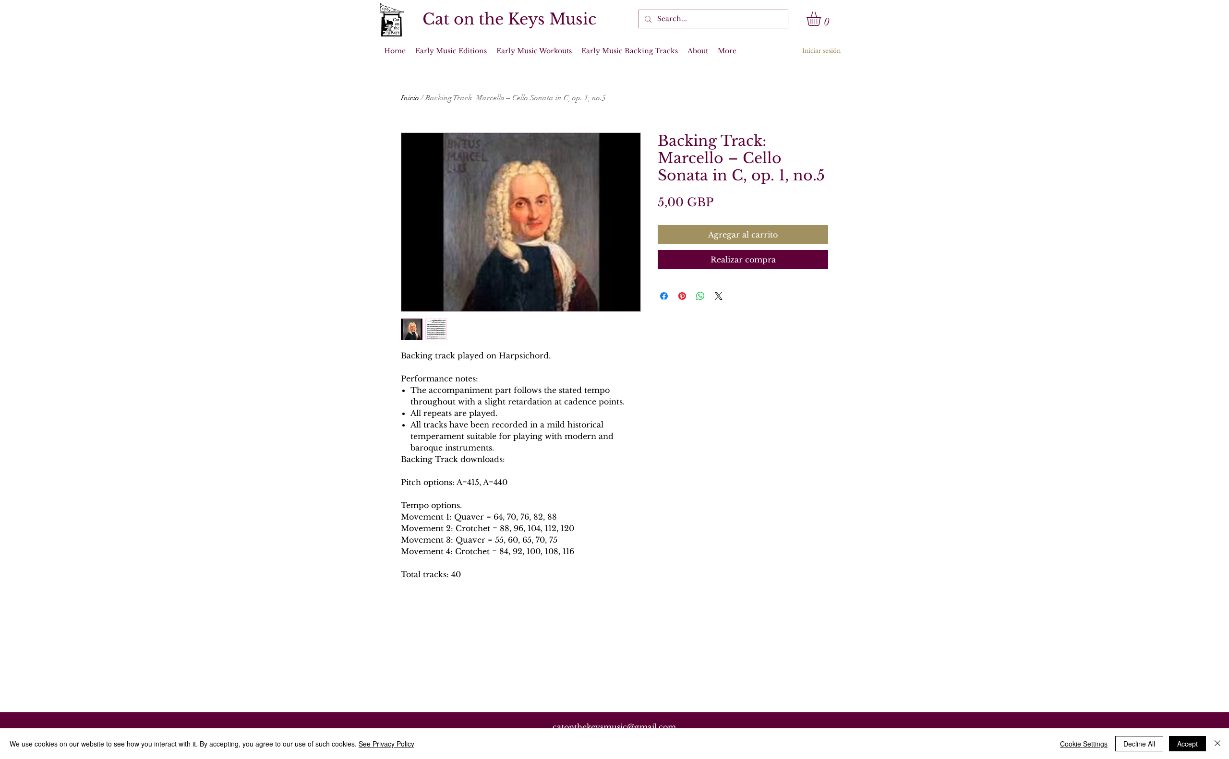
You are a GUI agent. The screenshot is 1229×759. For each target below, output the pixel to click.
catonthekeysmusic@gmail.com (614, 727)
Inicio (410, 98)
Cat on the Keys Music (509, 19)
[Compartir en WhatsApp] (700, 296)
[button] (822, 19)
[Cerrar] (1217, 743)
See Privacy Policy (386, 743)
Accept (1187, 743)
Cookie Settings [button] (1084, 743)
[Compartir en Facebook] (664, 296)
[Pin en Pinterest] (682, 296)
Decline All (1139, 743)
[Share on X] (718, 296)
